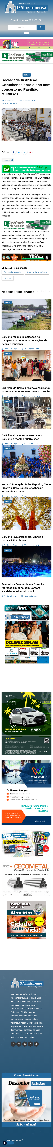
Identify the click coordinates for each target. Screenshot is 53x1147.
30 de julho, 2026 (31, 444)
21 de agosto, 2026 (32, 349)
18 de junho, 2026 (31, 596)
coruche (7, 278)
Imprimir (7, 160)
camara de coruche (12, 272)
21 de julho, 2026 (31, 496)
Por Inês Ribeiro (10, 596)
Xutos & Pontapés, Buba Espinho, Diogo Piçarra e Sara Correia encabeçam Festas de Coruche (26, 488)
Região (27, 75)
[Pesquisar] (41, 27)
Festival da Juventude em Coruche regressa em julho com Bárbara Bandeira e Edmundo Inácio (23, 588)
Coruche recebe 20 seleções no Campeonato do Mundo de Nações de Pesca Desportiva (24, 340)
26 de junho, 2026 (31, 545)
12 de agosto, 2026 (32, 396)
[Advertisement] (27, 679)
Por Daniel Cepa (10, 349)
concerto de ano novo (37, 272)
